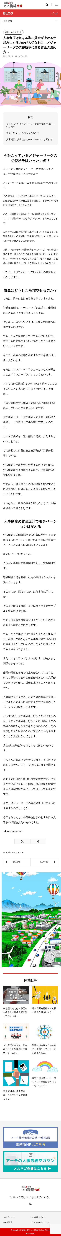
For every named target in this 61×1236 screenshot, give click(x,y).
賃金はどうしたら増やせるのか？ (22, 133)
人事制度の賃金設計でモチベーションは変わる (29, 139)
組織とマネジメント (13, 32)
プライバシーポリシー (39, 1222)
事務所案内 (8, 1222)
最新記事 (7, 21)
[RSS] (30, 1204)
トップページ (8, 1217)
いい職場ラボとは (38, 1217)
